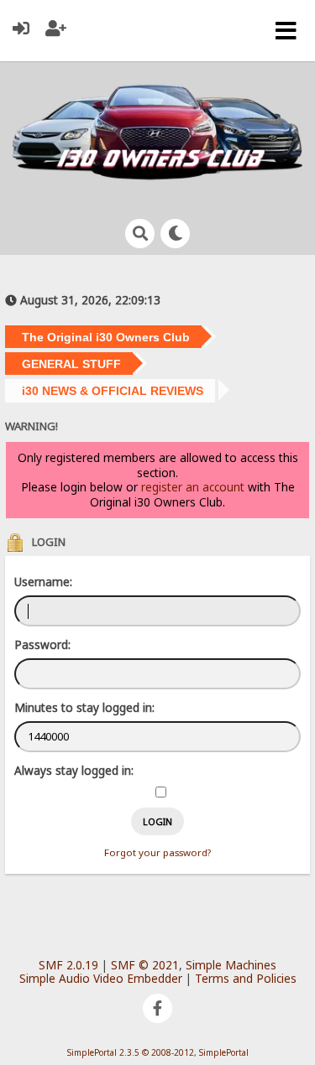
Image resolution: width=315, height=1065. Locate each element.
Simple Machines (231, 965)
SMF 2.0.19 (68, 965)
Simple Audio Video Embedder (100, 978)
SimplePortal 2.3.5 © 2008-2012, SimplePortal (158, 1052)
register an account (192, 487)
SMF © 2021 (145, 965)
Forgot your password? (157, 852)
